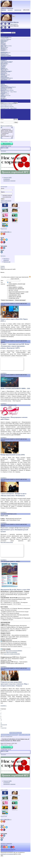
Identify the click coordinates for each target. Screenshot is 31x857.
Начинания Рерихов (5, 52)
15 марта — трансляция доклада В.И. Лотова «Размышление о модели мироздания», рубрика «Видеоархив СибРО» (15, 346)
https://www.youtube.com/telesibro (12, 653)
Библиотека (3, 89)
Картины (3, 90)
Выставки (3, 65)
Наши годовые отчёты (6, 62)
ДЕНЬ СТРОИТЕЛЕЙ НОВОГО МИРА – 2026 (15, 388)
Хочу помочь (4, 79)
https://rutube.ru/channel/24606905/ (14, 650)
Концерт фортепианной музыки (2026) (13, 454)
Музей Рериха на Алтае (6, 105)
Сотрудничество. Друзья (7, 78)
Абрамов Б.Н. (4, 48)
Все (1, 726)
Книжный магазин (5, 74)
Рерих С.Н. (3, 46)
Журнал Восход (4, 86)
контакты (10, 10)
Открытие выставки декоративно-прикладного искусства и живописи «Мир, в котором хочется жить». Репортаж (14, 684)
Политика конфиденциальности (7, 850)
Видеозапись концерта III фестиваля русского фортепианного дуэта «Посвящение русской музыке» (15, 529)
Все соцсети (4, 98)
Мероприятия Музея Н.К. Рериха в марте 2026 (15, 589)
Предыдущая (4, 724)
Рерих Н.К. (3, 43)
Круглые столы (4, 63)
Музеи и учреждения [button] (3, 101)
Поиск (13, 16)
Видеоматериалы (5, 93)
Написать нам (6, 261)
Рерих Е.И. (3, 41)
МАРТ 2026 (4, 515)
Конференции (4, 68)
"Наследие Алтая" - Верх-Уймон (9, 91)
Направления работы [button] (4, 58)
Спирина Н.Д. (4, 49)
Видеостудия (4, 76)
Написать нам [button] (4, 845)
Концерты (3, 67)
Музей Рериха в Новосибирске (8, 87)
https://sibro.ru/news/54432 (7, 542)
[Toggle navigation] (1, 13)
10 (1, 720)
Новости (3, 84)
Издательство (4, 73)
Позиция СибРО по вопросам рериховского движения (9, 179)
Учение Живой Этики (6, 37)
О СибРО (3, 60)
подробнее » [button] (4, 339)
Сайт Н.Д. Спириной (6, 55)
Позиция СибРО (5, 54)
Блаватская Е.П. (4, 40)
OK (2, 855)
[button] (6, 232)
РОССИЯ (3, 97)
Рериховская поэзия (5, 71)
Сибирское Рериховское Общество (8, 849)
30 (1, 723)
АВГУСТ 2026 (4, 147)
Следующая (3, 727)
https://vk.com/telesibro (11, 652)
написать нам (17, 10)
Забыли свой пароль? (6, 200)
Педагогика (3, 70)
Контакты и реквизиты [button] (6, 843)
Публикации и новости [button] (4, 82)
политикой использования (7, 854)
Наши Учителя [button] (3, 35)
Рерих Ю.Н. (3, 45)
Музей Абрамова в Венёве (7, 106)
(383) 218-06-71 (14, 24)
